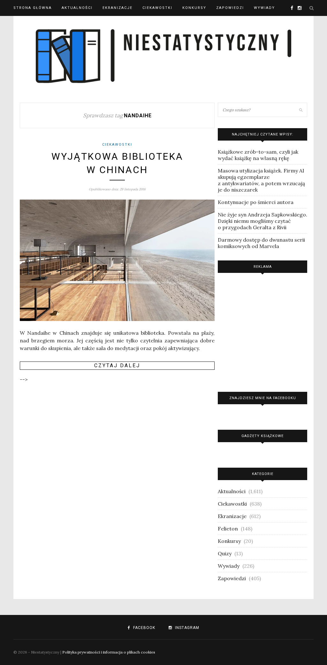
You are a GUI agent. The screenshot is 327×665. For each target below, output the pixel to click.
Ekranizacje (118, 8)
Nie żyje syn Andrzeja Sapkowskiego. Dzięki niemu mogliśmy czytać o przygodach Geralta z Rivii (262, 220)
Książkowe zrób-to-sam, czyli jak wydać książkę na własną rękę (258, 155)
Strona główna (32, 8)
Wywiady (264, 8)
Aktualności (77, 8)
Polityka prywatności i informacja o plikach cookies (108, 652)
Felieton (228, 528)
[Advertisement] (262, 331)
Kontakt (23, 24)
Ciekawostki (157, 8)
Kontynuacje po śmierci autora (255, 202)
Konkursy (194, 8)
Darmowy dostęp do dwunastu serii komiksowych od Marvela (261, 243)
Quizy (225, 553)
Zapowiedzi (230, 8)
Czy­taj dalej (117, 365)
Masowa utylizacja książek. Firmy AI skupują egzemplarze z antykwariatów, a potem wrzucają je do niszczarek (261, 180)
